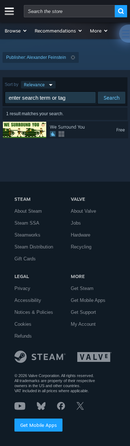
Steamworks (27, 235)
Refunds (23, 336)
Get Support (83, 312)
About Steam (28, 211)
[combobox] (69, 11)
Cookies (22, 324)
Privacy (22, 288)
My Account (83, 324)
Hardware (80, 235)
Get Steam (82, 288)
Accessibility (27, 300)
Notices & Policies (33, 312)
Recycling (81, 247)
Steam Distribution (33, 247)
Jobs (76, 223)
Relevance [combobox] (34, 84)
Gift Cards (25, 258)
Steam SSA (26, 223)
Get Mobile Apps (38, 425)
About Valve (83, 211)
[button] (16, 30)
